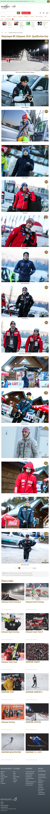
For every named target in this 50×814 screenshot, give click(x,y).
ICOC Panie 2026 (29, 776)
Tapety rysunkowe (16, 776)
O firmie (2, 803)
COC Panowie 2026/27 (30, 783)
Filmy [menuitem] (45, 16)
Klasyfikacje (3, 775)
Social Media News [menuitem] (9, 19)
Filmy (14, 771)
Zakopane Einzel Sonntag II (11, 601)
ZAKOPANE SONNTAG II (34, 692)
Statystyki (2, 778)
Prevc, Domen (40, 787)
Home (2, 32)
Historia (2, 781)
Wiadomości (3, 771)
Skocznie (2, 780)
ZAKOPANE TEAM (7, 692)
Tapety (14, 775)
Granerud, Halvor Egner (42, 777)
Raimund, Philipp (41, 789)
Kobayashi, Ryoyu (41, 781)
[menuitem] (40, 12)
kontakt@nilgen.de (30, 575)
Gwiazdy (14, 781)
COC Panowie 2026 (29, 775)
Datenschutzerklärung (4, 805)
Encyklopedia (3, 783)
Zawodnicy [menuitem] (26, 16)
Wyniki (2, 773)
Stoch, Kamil (40, 790)
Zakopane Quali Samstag (10, 631)
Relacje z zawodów (4, 776)
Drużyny (14, 778)
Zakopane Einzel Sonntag (35, 601)
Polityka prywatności (31, 1)
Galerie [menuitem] (31, 16)
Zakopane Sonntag (8, 722)
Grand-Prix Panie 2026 (30, 773)
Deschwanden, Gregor (42, 774)
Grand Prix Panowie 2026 (30, 771)
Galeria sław (15, 780)
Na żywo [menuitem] (8, 16)
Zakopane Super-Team (9, 662)
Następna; (34, 568)
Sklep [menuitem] (2, 19)
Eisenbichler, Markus (41, 775)
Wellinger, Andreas (41, 794)
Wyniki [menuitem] (14, 16)
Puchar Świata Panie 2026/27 (31, 781)
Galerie (6, 32)
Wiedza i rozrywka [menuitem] (39, 16)
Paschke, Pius (40, 786)
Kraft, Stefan (40, 782)
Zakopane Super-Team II (34, 631)
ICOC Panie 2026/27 (29, 785)
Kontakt (2, 802)
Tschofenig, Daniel (41, 792)
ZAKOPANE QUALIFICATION (11, 752)
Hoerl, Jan (40, 779)
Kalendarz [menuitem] (19, 16)
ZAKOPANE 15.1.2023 (34, 752)
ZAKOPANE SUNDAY (33, 662)
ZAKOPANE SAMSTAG (33, 722)
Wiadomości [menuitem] (3, 16)
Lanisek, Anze (40, 784)
